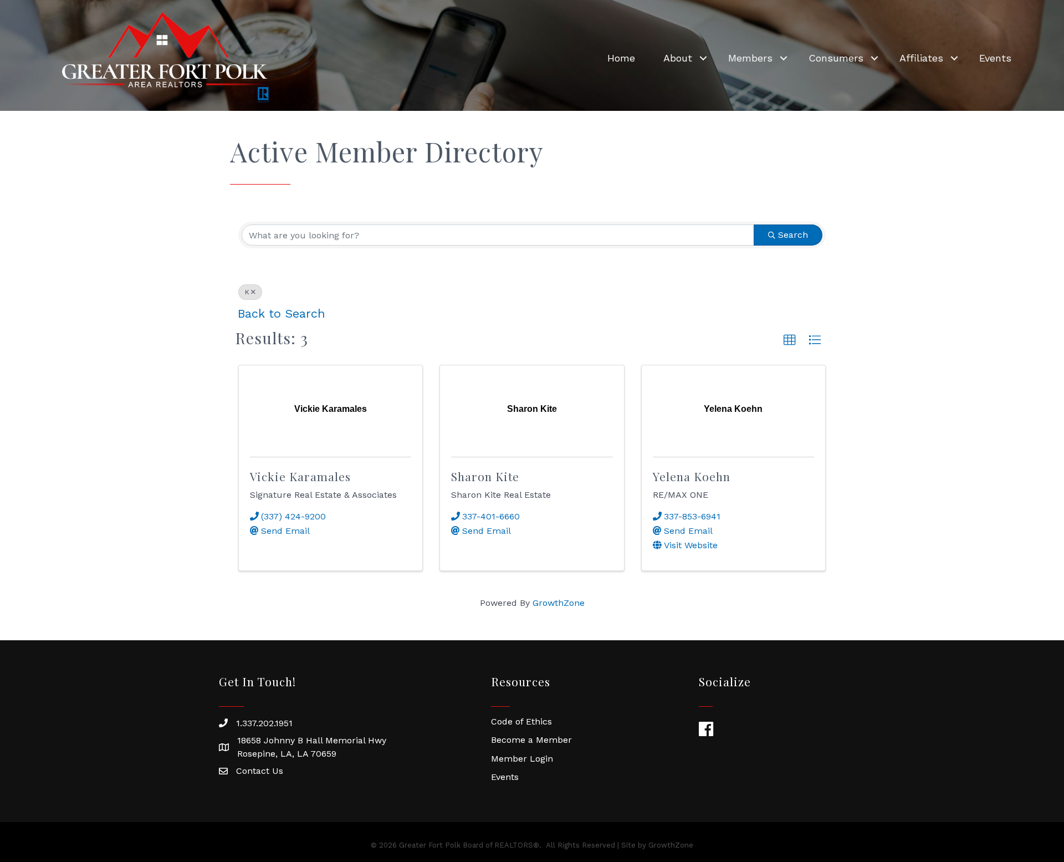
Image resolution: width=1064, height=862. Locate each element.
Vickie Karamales (300, 476)
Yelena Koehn (691, 476)
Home (621, 58)
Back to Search (281, 313)
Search (793, 234)
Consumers (836, 58)
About (677, 58)
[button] (790, 340)
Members (750, 58)
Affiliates (921, 58)
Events (995, 58)
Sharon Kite (485, 476)
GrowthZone (559, 603)
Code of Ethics (521, 721)
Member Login (522, 758)
